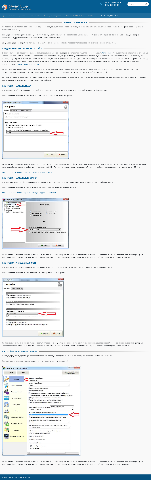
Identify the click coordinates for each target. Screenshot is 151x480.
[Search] (146, 4)
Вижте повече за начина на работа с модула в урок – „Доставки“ (29, 192)
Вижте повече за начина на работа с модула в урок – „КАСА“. (27, 172)
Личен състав (107, 53)
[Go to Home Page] (4, 15)
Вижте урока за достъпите (29, 64)
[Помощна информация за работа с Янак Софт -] (16, 6)
